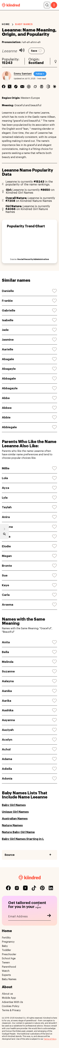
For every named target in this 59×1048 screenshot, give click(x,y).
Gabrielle (8, 310)
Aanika (7, 690)
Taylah (7, 507)
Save (34, 51)
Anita (6, 642)
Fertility (6, 937)
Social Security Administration (33, 259)
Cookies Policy (10, 1006)
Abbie (6, 417)
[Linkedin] (16, 86)
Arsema (7, 604)
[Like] (54, 291)
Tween (6, 963)
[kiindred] (11, 5)
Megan (7, 555)
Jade (5, 329)
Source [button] (9, 854)
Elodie (6, 546)
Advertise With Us (12, 1002)
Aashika (7, 710)
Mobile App (9, 998)
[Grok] (35, 86)
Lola (5, 478)
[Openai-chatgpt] (29, 86)
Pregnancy (8, 942)
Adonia (7, 778)
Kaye (5, 585)
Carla (6, 594)
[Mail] (22, 86)
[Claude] (54, 86)
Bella (5, 652)
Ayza (5, 487)
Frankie (7, 300)
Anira (6, 516)
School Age (9, 958)
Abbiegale (9, 427)
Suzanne (8, 671)
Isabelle (7, 320)
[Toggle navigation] (54, 5)
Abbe (6, 398)
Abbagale (9, 378)
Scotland (36, 63)
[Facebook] (3, 86)
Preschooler (9, 954)
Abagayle (9, 368)
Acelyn (7, 739)
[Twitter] (9, 86)
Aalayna (8, 681)
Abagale (8, 359)
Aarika (6, 700)
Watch (5, 971)
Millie (5, 468)
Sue (5, 575)
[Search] (47, 5)
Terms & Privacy (11, 1010)
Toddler (6, 950)
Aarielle (7, 349)
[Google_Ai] (48, 86)
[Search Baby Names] (4, 535)
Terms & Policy (50, 1039)
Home (6, 24)
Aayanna (8, 720)
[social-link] (8, 888)
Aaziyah (8, 729)
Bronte (7, 565)
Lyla (5, 497)
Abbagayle (10, 388)
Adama (7, 758)
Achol (6, 749)
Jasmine (8, 339)
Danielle (8, 290)
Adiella (7, 768)
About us (7, 994)
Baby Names (9, 979)
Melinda (7, 661)
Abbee (7, 407)
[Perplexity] (42, 86)
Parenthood (9, 967)
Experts (6, 975)
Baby (5, 946)
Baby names (24, 24)
